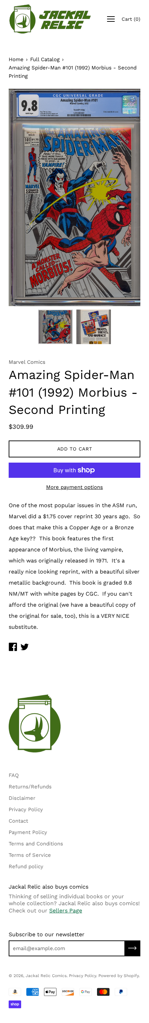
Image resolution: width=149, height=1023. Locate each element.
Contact (18, 821)
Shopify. (132, 975)
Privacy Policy (26, 809)
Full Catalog (45, 59)
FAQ (14, 775)
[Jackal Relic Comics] (50, 19)
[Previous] (26, 198)
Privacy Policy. (83, 975)
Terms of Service (30, 855)
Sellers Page (65, 910)
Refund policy (26, 866)
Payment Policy (28, 832)
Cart (131, 19)
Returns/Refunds (30, 787)
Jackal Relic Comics (46, 975)
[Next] (123, 198)
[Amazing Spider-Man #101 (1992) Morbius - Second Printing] (55, 327)
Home (16, 59)
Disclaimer (22, 798)
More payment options (74, 487)
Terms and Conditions (36, 844)
